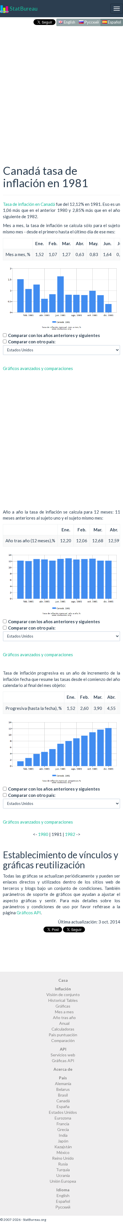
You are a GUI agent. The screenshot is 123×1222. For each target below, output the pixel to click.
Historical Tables (63, 1000)
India (63, 1135)
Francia (63, 1123)
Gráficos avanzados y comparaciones (38, 368)
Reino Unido (63, 1158)
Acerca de (62, 1069)
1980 (43, 834)
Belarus (63, 1089)
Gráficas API (63, 1060)
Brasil (63, 1095)
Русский (91, 22)
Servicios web (63, 1054)
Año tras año (64, 1017)
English (69, 22)
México (63, 1152)
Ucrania (63, 1175)
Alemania (63, 1083)
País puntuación (63, 1034)
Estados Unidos (63, 1112)
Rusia (63, 1163)
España (63, 1106)
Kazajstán (63, 1146)
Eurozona (63, 1118)
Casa (63, 980)
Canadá (63, 1100)
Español (114, 22)
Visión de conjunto (63, 994)
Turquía (63, 1169)
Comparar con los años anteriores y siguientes (54, 335)
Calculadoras (62, 1029)
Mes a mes (64, 1011)
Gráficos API (29, 912)
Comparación (63, 1040)
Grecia (63, 1129)
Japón (63, 1140)
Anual (64, 1023)
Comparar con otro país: (31, 341)
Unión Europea (63, 1181)
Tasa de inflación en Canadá (29, 204)
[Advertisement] (61, 89)
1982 (70, 834)
